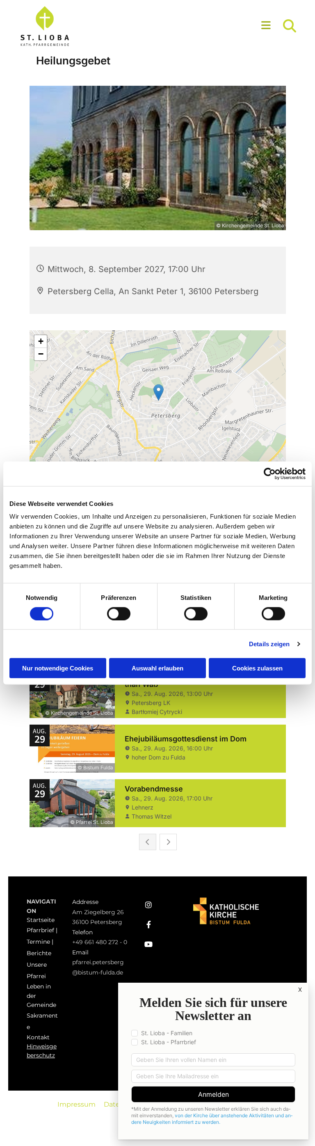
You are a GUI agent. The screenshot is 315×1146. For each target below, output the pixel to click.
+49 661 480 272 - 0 (99, 942)
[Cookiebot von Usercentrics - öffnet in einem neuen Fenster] (270, 473)
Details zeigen (269, 643)
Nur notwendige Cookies (57, 668)
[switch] (118, 613)
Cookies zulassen (257, 668)
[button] (193, 26)
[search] (289, 25)
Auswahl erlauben (157, 668)
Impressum (76, 1104)
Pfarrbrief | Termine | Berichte (42, 941)
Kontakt (38, 1037)
